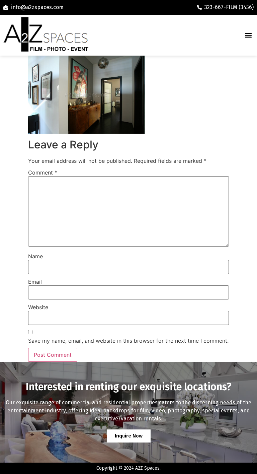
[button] (248, 35)
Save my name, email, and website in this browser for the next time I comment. (128, 340)
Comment (42, 172)
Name (35, 256)
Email (35, 281)
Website (38, 307)
